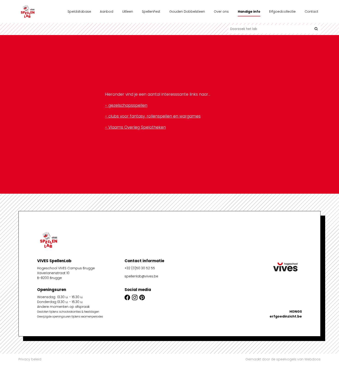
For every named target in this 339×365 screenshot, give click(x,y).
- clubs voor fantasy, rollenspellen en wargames (153, 116)
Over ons (221, 11)
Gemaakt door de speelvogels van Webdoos (283, 359)
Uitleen (127, 11)
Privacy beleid (29, 359)
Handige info (249, 11)
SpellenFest (151, 11)
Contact (311, 11)
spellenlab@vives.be (141, 276)
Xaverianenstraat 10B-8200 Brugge (53, 275)
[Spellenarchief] (41, 11)
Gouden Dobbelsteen (187, 11)
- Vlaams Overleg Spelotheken (135, 127)
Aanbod (106, 11)
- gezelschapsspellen (126, 105)
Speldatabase (79, 11)
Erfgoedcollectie (282, 11)
